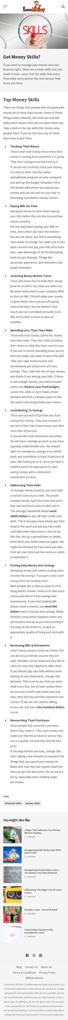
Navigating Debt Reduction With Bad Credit (43, 851)
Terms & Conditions (24, 972)
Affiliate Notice (34, 978)
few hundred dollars (51, 707)
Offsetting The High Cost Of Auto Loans (43, 891)
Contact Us (31, 967)
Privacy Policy (47, 972)
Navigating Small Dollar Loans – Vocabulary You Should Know (42, 871)
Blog (19, 967)
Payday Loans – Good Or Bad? (41, 909)
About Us (46, 967)
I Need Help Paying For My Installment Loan (39, 931)
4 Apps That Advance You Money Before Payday (42, 831)
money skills (32, 803)
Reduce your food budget (42, 387)
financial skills (13, 803)
